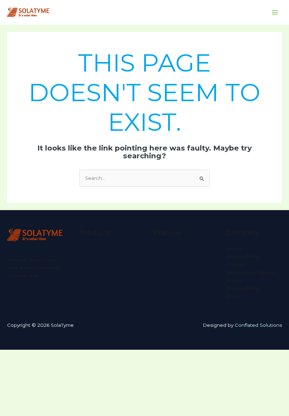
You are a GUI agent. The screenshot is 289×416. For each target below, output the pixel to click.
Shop (233, 296)
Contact (236, 264)
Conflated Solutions (258, 325)
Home (234, 248)
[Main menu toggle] (275, 12)
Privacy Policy (243, 256)
